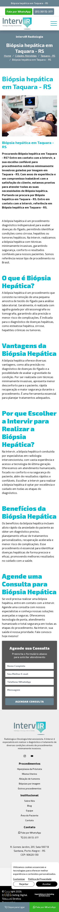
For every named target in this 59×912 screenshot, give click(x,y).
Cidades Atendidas (26, 55)
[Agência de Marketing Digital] (44, 894)
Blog (29, 805)
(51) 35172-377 (43, 11)
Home (7, 55)
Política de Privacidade (39, 879)
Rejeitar (24, 884)
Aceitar (46, 884)
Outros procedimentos (29, 788)
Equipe (29, 810)
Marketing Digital (17, 894)
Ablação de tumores (29, 778)
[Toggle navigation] (53, 23)
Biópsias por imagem (29, 783)
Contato (29, 820)
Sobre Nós (29, 800)
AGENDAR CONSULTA (29, 701)
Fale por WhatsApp (19, 11)
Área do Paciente (29, 815)
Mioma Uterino (29, 773)
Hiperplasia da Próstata (29, 769)
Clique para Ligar (16, 907)
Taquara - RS (48, 55)
